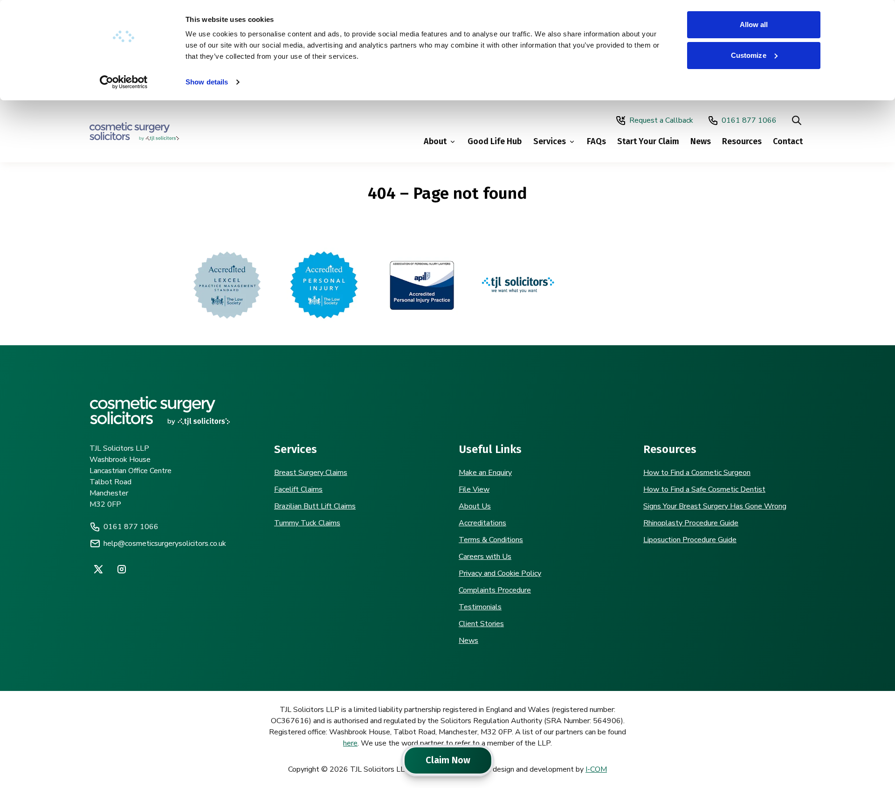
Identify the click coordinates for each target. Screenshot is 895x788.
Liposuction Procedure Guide (690, 540)
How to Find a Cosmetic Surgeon (696, 472)
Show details (207, 82)
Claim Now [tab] (448, 760)
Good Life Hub (495, 141)
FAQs (596, 141)
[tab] (404, 760)
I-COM (596, 769)
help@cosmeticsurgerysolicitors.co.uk (164, 543)
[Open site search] (797, 120)
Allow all (754, 24)
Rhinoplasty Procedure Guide (690, 523)
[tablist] (447, 760)
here (350, 743)
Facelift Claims (298, 489)
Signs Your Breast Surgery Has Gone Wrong (714, 506)
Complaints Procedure (495, 590)
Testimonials (480, 607)
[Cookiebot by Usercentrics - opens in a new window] (124, 82)
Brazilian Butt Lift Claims (315, 506)
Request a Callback (661, 120)
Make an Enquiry (485, 472)
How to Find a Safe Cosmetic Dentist (704, 489)
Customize (748, 55)
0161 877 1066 (749, 120)
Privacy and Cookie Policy (500, 573)
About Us (475, 506)
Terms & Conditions (491, 540)
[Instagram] (122, 569)
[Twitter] (98, 569)
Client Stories (481, 624)
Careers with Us (485, 556)
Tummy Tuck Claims (307, 523)
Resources (742, 141)
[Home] (134, 131)
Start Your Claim (648, 141)
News (700, 141)
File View (474, 489)
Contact (788, 141)
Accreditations (482, 523)
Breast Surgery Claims (310, 472)
